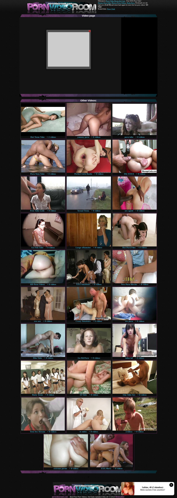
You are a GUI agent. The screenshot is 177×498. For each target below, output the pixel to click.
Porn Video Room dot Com (115, 1)
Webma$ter (119, 497)
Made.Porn (130, 3)
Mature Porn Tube (104, 3)
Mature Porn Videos (119, 3)
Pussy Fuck (111, 9)
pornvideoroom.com (60, 497)
